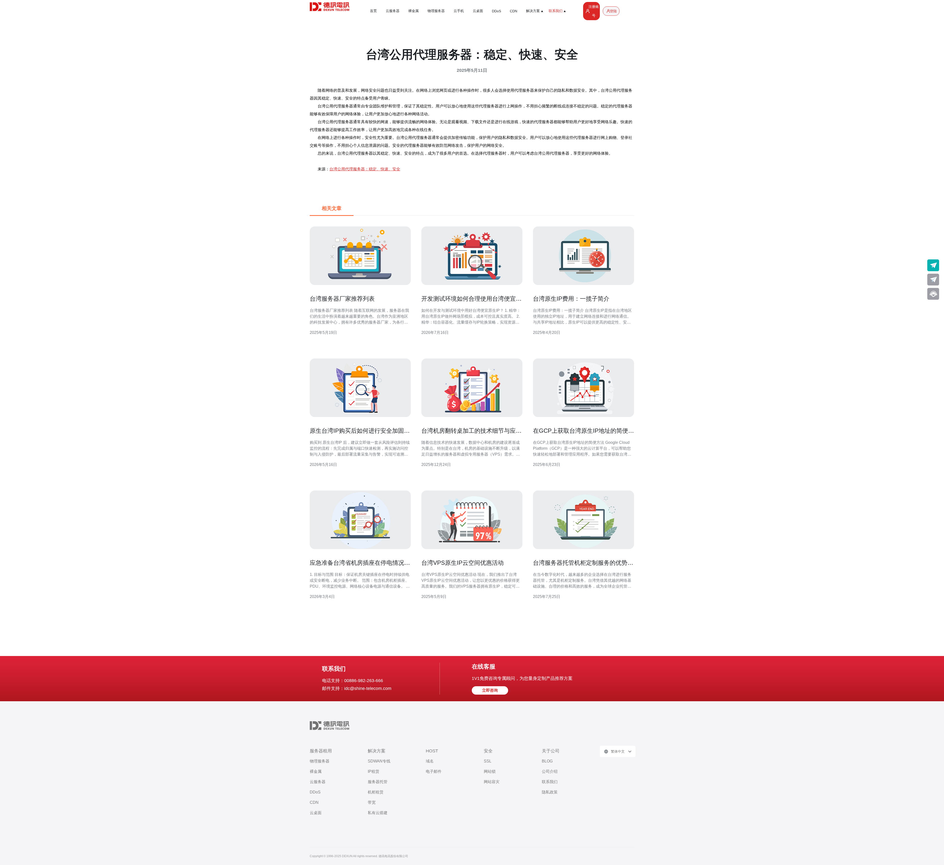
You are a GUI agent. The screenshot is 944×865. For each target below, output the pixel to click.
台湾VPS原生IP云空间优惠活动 (462, 562)
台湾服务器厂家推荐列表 (342, 298)
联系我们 (550, 782)
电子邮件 (434, 771)
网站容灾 (492, 782)
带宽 (372, 802)
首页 (373, 11)
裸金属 (413, 11)
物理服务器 (436, 11)
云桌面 (478, 11)
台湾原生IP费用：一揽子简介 (571, 298)
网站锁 (490, 771)
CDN (513, 11)
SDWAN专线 (379, 761)
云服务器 (392, 11)
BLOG (547, 761)
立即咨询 (490, 690)
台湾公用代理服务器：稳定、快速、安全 (364, 169)
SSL (487, 761)
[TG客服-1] (933, 265)
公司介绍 (550, 771)
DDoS (496, 11)
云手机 (459, 11)
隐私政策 (550, 792)
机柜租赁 (376, 792)
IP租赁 (373, 771)
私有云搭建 (377, 813)
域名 (430, 761)
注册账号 (594, 11)
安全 (488, 750)
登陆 (613, 11)
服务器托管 (377, 782)
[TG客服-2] (933, 279)
